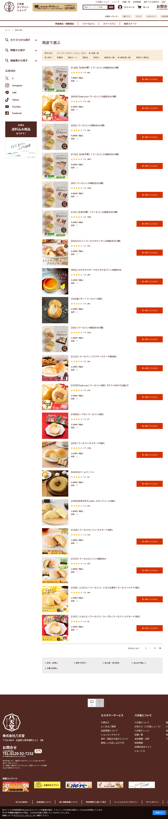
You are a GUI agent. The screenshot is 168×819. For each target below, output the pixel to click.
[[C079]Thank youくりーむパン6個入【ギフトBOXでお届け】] (55, 397)
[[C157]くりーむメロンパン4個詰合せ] (55, 570)
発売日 (96, 57)
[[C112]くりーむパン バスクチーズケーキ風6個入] (55, 368)
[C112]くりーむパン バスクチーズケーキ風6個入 (94, 356)
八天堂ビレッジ (142, 730)
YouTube (16, 106)
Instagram (17, 85)
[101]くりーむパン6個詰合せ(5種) (87, 327)
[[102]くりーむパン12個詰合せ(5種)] (55, 137)
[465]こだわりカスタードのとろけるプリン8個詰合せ (96, 269)
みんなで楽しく (139, 662)
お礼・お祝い (52, 662)
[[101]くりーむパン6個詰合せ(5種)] (55, 339)
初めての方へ (81, 662)
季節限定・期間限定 (64, 23)
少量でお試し (52, 668)
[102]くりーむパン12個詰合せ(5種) (88, 125)
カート (146, 7)
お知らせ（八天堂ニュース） (148, 726)
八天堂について (102, 1)
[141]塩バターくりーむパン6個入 (87, 298)
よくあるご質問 (108, 726)
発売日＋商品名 (142, 57)
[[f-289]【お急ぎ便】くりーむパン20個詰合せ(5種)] (55, 79)
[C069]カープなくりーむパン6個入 (87, 414)
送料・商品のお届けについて (114, 738)
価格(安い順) (109, 57)
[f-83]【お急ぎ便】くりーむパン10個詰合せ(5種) (94, 212)
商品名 (85, 57)
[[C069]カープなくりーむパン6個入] (55, 426)
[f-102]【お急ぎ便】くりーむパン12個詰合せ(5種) (95, 154)
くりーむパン (88, 23)
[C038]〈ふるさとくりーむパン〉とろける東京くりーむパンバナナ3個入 (105, 587)
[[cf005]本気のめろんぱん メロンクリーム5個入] (55, 512)
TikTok (15, 99)
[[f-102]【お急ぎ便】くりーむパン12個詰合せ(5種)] (55, 166)
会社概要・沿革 (142, 738)
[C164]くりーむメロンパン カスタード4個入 (92, 529)
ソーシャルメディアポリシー (126, 802)
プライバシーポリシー (24, 815)
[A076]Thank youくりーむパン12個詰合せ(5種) (93, 96)
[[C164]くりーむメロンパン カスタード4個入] (55, 541)
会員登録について (109, 730)
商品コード (72, 57)
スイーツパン (109, 23)
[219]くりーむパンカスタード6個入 (88, 443)
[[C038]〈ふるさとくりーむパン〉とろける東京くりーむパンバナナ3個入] (55, 599)
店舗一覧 (126, 1)
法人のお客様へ (21, 802)
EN (163, 2)
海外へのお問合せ (151, 1)
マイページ (129, 7)
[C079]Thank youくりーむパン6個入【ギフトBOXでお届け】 (100, 385)
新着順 (60, 57)
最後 (160, 648)
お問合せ (10, 747)
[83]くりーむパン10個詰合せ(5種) (87, 183)
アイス (138, 16)
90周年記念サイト (143, 746)
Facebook (17, 113)
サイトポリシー (152, 802)
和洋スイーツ (130, 23)
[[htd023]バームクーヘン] (55, 483)
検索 (111, 7)
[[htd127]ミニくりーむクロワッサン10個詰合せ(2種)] (55, 252)
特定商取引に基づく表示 (96, 802)
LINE (14, 92)
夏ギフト (126, 16)
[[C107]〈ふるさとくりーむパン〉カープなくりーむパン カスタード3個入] (55, 628)
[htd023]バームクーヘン (82, 472)
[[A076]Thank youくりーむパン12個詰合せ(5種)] (55, 108)
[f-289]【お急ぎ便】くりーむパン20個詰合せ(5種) (95, 67)
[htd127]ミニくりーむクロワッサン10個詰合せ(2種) (95, 240)
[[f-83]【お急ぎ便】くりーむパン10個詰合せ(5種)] (55, 223)
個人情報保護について (68, 802)
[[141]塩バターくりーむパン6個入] (55, 310)
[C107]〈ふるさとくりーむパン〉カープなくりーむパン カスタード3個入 (105, 616)
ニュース (116, 1)
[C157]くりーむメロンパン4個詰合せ (88, 558)
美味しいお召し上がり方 (112, 742)
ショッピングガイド (110, 734)
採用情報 (137, 1)
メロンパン (151, 16)
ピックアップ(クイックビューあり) (71, 53)
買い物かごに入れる (149, 79)
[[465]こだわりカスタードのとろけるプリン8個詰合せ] (55, 281)
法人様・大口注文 (112, 662)
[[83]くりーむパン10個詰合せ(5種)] (55, 194)
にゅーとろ (140, 750)
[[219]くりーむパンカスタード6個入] (55, 454)
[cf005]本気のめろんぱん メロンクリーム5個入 (93, 500)
